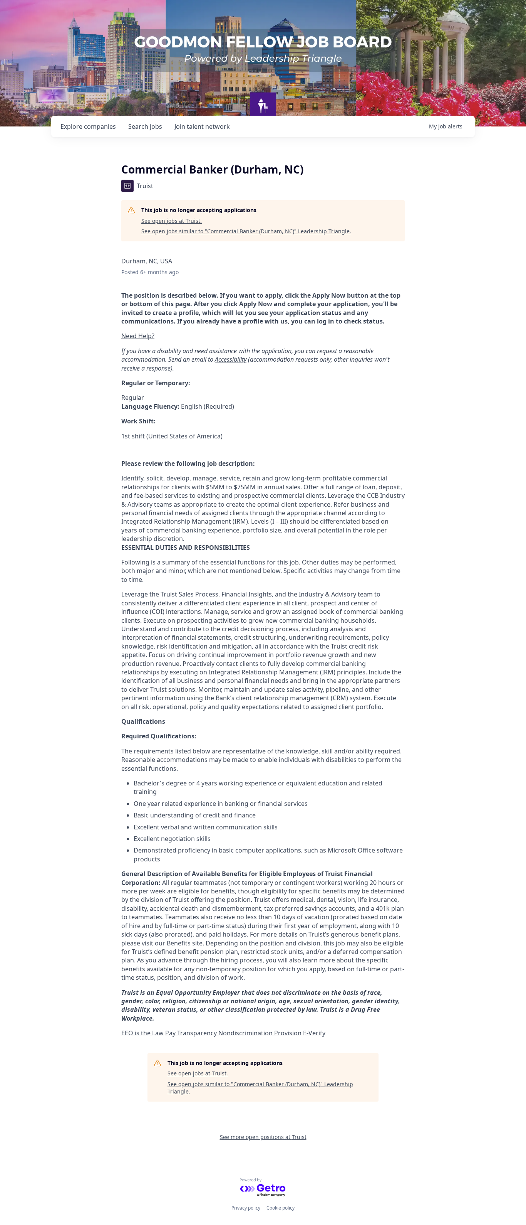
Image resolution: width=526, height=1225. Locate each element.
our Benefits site (179, 943)
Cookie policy (280, 1208)
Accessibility (230, 359)
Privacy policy (245, 1208)
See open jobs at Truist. (171, 220)
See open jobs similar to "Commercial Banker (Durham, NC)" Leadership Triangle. (246, 231)
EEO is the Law (142, 1033)
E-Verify (314, 1033)
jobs (145, 126)
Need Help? (137, 336)
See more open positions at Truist (263, 1137)
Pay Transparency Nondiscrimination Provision (233, 1033)
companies (88, 126)
